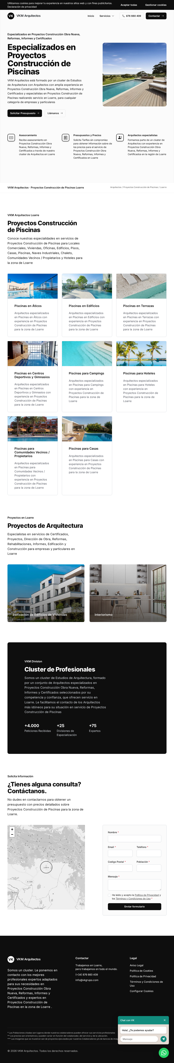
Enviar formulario (134, 906)
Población (143, 861)
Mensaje (113, 876)
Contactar (154, 15)
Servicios (105, 15)
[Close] (165, 1020)
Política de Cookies (141, 970)
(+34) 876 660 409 (86, 974)
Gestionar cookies (156, 4)
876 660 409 (133, 15)
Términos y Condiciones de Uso (133, 898)
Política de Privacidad (147, 895)
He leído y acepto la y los (136, 897)
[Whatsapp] (164, 1053)
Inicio (91, 15)
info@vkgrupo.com (86, 980)
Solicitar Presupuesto (23, 113)
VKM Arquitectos (28, 15)
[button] (46, 867)
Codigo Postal (117, 861)
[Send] (164, 1039)
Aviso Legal (136, 965)
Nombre (113, 832)
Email (112, 847)
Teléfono (142, 847)
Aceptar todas (129, 4)
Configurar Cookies (141, 991)
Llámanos (53, 113)
